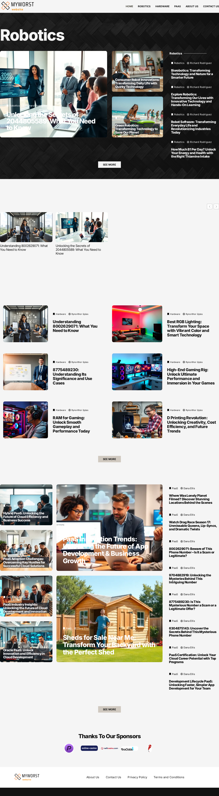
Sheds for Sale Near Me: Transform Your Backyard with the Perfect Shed (109, 644)
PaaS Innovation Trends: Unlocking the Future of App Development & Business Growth (105, 550)
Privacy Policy (137, 777)
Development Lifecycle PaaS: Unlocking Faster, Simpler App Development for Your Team (191, 684)
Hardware (162, 6)
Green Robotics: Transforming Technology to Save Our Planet (136, 128)
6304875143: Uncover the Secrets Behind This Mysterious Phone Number (192, 631)
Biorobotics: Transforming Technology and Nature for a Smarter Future (192, 74)
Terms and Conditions (169, 777)
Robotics (144, 6)
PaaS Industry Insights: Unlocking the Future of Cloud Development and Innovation (25, 607)
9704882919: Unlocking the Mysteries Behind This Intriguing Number (190, 578)
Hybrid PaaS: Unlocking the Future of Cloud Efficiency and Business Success (25, 516)
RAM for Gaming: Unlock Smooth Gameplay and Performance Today (71, 424)
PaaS (177, 6)
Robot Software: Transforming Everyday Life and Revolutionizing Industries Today (193, 127)
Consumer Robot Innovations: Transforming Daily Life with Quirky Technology (137, 83)
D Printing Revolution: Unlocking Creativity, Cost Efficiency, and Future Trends (191, 424)
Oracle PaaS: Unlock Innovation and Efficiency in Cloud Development (24, 653)
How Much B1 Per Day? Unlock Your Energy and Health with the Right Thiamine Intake (193, 152)
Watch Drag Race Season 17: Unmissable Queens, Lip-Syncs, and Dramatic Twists (193, 525)
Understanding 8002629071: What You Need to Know (24, 248)
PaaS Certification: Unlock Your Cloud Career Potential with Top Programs (192, 658)
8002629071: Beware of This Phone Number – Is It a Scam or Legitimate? (191, 552)
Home (129, 6)
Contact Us (211, 6)
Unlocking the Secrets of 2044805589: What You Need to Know (50, 121)
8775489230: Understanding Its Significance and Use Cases (72, 376)
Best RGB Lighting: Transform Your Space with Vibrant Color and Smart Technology (188, 328)
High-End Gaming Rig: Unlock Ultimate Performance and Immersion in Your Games (191, 376)
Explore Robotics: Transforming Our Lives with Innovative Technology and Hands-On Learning (192, 99)
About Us (192, 6)
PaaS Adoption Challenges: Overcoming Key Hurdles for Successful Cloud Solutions (24, 562)
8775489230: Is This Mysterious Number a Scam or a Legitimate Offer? (192, 605)
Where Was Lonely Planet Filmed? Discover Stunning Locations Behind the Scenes (190, 499)
